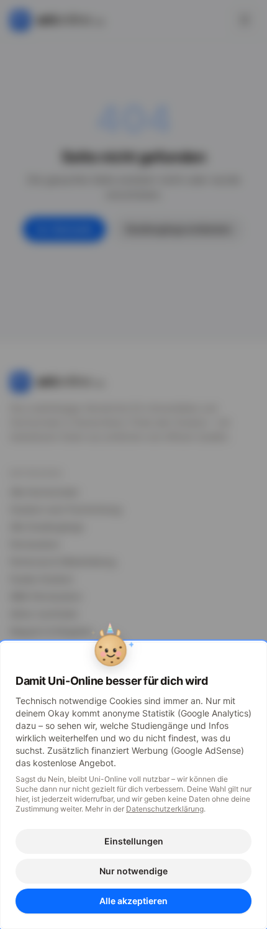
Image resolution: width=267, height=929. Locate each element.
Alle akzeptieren (133, 900)
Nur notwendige (133, 871)
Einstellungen (133, 841)
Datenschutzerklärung (165, 808)
